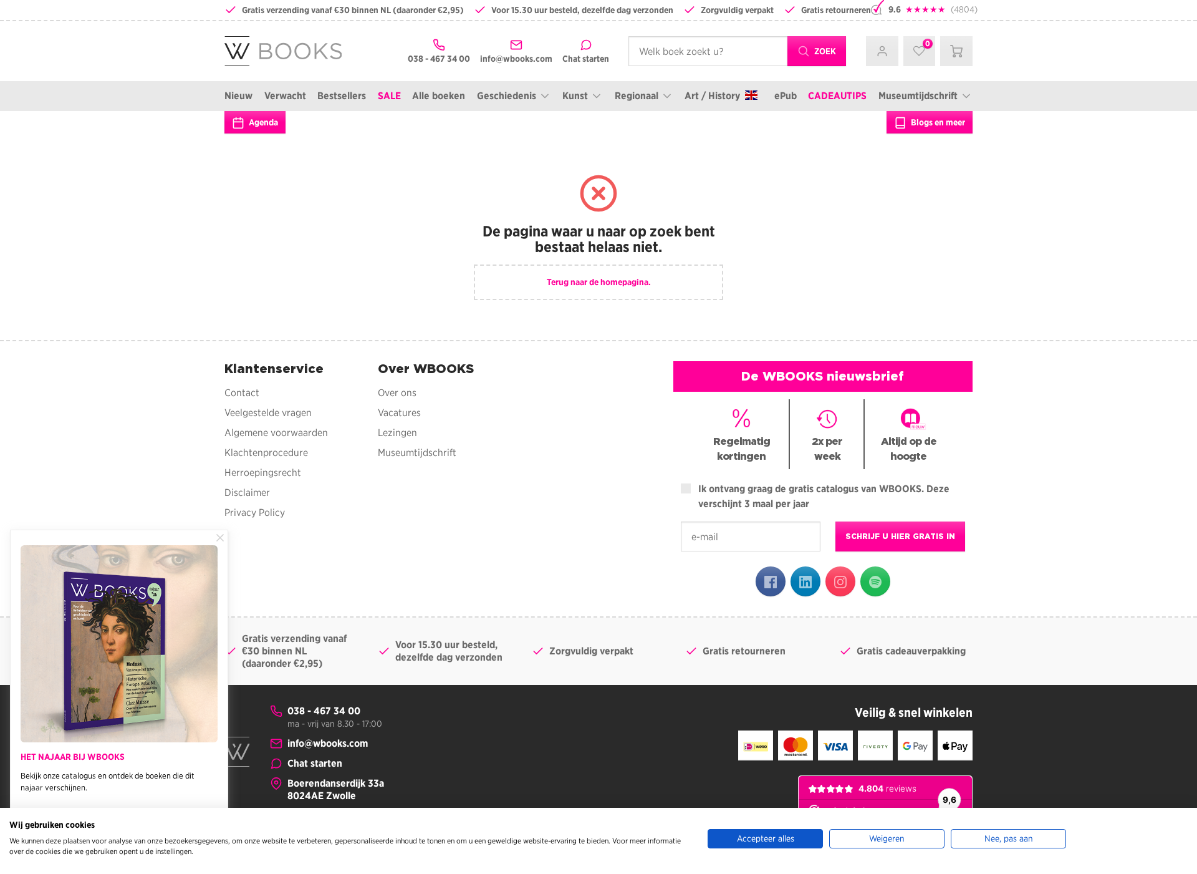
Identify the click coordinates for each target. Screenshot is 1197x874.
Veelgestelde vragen (268, 413)
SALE (389, 96)
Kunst (575, 96)
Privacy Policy (254, 512)
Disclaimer (247, 492)
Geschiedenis (506, 96)
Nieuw (238, 96)
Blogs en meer (937, 122)
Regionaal (636, 96)
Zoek (824, 51)
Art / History (712, 96)
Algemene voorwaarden (276, 433)
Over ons (397, 393)
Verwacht (285, 96)
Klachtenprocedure (266, 453)
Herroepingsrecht (262, 472)
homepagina (624, 282)
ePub (785, 96)
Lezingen (397, 433)
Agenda (262, 122)
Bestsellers (341, 96)
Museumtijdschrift (918, 96)
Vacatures (399, 413)
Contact (241, 393)
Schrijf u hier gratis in (900, 536)
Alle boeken (438, 96)
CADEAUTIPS (837, 96)
